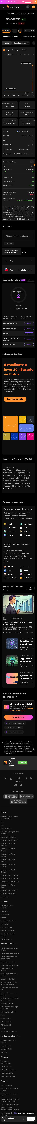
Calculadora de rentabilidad (10, 953)
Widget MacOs (6, 1046)
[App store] (10, 796)
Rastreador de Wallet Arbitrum (8, 855)
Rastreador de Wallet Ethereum (8, 871)
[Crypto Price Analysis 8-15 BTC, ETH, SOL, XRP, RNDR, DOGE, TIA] (12, 661)
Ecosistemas (5, 897)
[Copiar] (29, 131)
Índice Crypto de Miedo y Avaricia (9, 975)
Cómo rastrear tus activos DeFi (9, 1095)
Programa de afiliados (8, 837)
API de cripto (17, 717)
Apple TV (4, 1052)
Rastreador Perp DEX (8, 893)
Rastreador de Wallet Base (10, 875)
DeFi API (3, 1028)
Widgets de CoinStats (8, 979)
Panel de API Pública (7, 930)
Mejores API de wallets (15, 732)
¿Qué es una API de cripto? (16, 723)
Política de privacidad (8, 1070)
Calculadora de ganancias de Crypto (9, 949)
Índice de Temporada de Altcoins (9, 994)
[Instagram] (11, 779)
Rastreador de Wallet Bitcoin (8, 886)
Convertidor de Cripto (8, 962)
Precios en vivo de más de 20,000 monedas (10, 999)
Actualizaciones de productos (7, 907)
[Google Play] (26, 796)
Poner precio (5, 911)
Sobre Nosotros (6, 939)
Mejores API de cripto (14, 727)
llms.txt (3, 1015)
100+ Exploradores (7, 1003)
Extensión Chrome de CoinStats (8, 1041)
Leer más (18, 305)
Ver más (31, 280)
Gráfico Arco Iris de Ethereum (7, 969)
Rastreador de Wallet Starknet (8, 844)
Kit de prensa (5, 914)
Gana (2, 822)
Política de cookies (7, 1073)
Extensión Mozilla (6, 1049)
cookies (10, 1118)
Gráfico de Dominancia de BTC (9, 988)
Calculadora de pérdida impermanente (9, 958)
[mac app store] (18, 801)
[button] (29, 131)
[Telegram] (28, 144)
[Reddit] (26, 779)
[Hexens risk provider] (18, 309)
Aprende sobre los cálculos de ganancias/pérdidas (10, 1100)
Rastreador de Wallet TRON (10, 882)
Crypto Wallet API (6, 1018)
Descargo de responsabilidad (6, 1062)
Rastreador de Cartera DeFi (10, 840)
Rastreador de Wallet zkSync (8, 850)
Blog (2, 825)
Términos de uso (6, 1066)
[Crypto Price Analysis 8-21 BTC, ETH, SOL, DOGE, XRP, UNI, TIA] (18, 604)
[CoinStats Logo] (12, 6)
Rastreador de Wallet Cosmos (8, 866)
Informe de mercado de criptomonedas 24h (9, 983)
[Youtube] (15, 785)
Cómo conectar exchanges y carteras (10, 1089)
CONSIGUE (22, 762)
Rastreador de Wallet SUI (9, 890)
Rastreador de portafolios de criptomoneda (9, 817)
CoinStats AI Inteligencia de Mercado (10, 833)
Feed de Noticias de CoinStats (7, 935)
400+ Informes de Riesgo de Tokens (9, 1008)
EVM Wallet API (6, 1025)
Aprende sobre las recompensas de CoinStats (10, 1109)
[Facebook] (21, 785)
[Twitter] (32, 144)
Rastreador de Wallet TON (9, 878)
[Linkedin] (31, 779)
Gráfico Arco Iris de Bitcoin (9, 965)
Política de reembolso (8, 1076)
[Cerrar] (34, 2)
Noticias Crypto (6, 828)
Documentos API (6, 927)
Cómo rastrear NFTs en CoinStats (8, 1114)
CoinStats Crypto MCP (8, 1012)
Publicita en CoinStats (8, 921)
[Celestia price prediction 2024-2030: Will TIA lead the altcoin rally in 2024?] (12, 643)
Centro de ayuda (6, 1085)
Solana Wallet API (6, 1022)
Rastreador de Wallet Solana (8, 860)
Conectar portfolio (15, 399)
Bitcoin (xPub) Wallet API (9, 1031)
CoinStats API (5, 924)
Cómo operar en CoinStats (9, 1104)
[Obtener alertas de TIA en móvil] (20, 31)
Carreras (3, 917)
